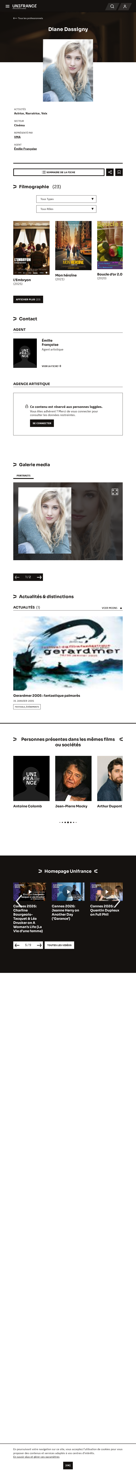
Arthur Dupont (109, 806)
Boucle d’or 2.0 (109, 274)
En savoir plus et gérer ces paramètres (36, 1456)
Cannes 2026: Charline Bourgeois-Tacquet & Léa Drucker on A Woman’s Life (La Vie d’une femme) (28, 918)
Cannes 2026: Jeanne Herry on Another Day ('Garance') (65, 912)
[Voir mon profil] (124, 6)
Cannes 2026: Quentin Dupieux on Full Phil (104, 910)
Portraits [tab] (23, 475)
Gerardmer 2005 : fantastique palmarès (46, 696)
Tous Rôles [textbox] (46, 209)
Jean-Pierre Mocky (71, 806)
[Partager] (110, 172)
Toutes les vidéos (59, 945)
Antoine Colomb (27, 806)
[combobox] (66, 199)
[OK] (68, 1465)
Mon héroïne (66, 275)
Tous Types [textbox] (47, 199)
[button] (115, 492)
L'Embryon (22, 280)
